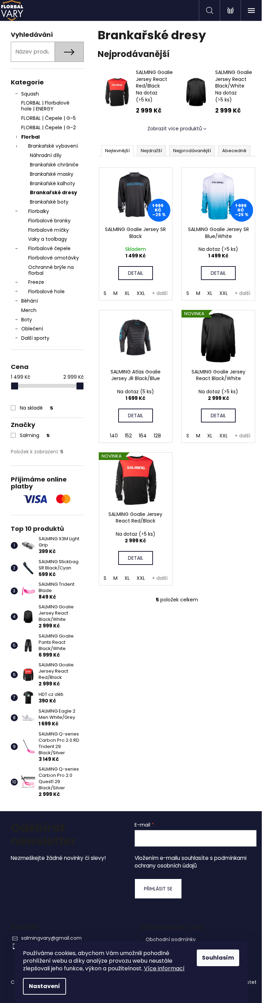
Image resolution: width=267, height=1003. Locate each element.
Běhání (29, 300)
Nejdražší (151, 150)
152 (128, 435)
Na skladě (36, 407)
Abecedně (234, 150)
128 (157, 435)
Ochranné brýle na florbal (51, 270)
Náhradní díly (46, 155)
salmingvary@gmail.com (51, 938)
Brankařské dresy (53, 192)
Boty (26, 319)
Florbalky (38, 211)
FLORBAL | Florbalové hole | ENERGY (45, 105)
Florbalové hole (46, 291)
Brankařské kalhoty (52, 183)
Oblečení (32, 328)
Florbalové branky (49, 220)
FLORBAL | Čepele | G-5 (48, 118)
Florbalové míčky (48, 230)
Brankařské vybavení (53, 145)
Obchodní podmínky (171, 939)
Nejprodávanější (192, 150)
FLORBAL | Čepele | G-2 (48, 127)
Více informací (164, 968)
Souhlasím (218, 958)
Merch (29, 310)
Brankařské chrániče (54, 164)
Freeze (36, 282)
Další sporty (35, 338)
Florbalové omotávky (53, 257)
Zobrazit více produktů (174, 128)
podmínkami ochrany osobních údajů (190, 861)
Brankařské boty (49, 201)
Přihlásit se (158, 888)
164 (143, 435)
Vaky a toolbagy (47, 239)
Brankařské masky (51, 174)
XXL (141, 293)
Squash (30, 93)
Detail (135, 273)
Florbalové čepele (49, 248)
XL (127, 293)
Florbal (30, 136)
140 (114, 435)
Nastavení (44, 986)
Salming (35, 435)
